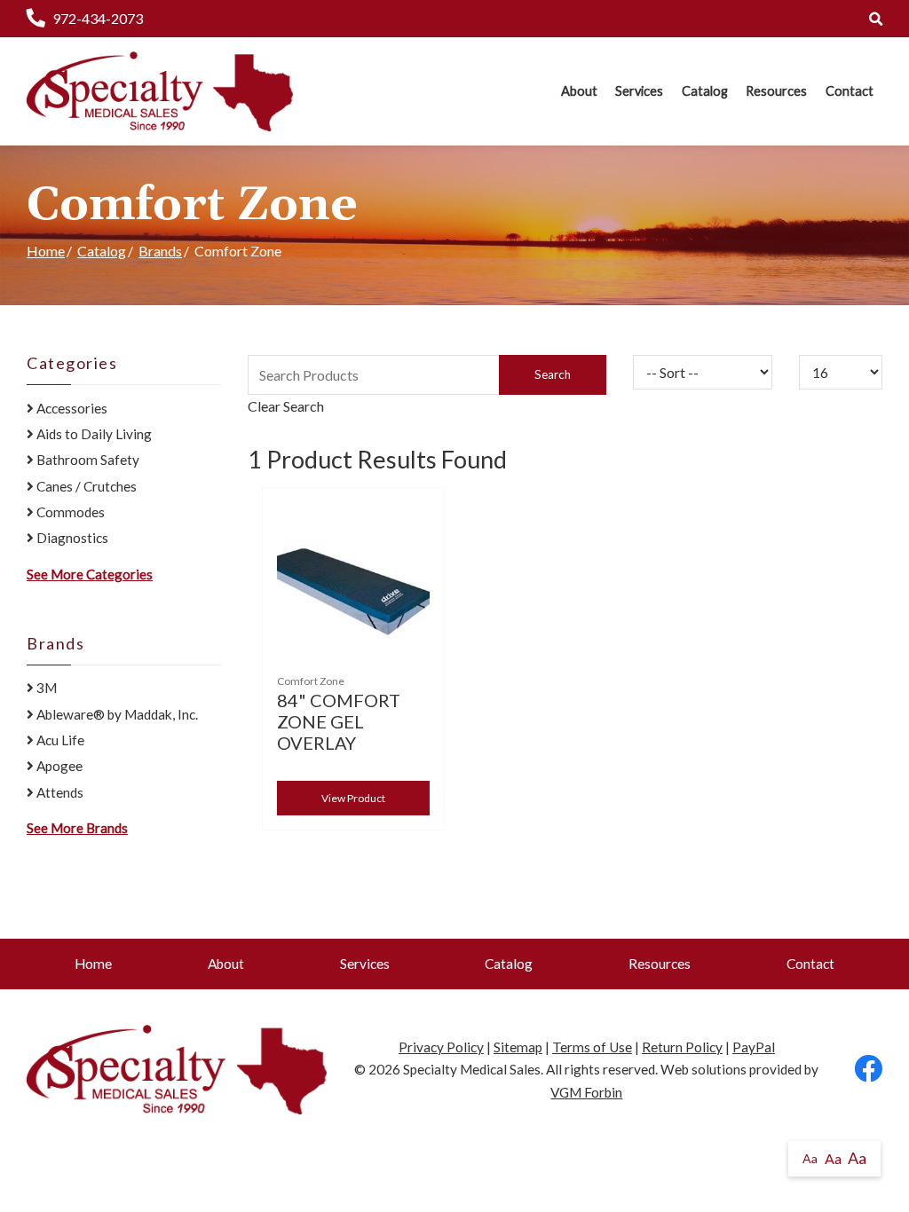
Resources (776, 90)
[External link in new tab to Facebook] (868, 1069)
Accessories (70, 408)
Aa (810, 1158)
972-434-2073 (97, 18)
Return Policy (682, 1047)
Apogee (58, 766)
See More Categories (90, 574)
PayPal (753, 1047)
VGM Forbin (586, 1092)
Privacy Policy (441, 1047)
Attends (58, 792)
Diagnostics (71, 538)
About (579, 90)
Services (639, 90)
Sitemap (518, 1047)
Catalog (705, 90)
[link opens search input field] (875, 19)
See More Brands (77, 828)
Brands (160, 250)
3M (45, 688)
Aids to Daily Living (93, 434)
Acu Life (59, 740)
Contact (849, 90)
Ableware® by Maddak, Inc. (116, 714)
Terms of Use (592, 1047)
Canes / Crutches (85, 486)
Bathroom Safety (86, 460)
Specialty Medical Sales (472, 1069)
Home (46, 250)
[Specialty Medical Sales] (160, 91)
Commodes (69, 512)
